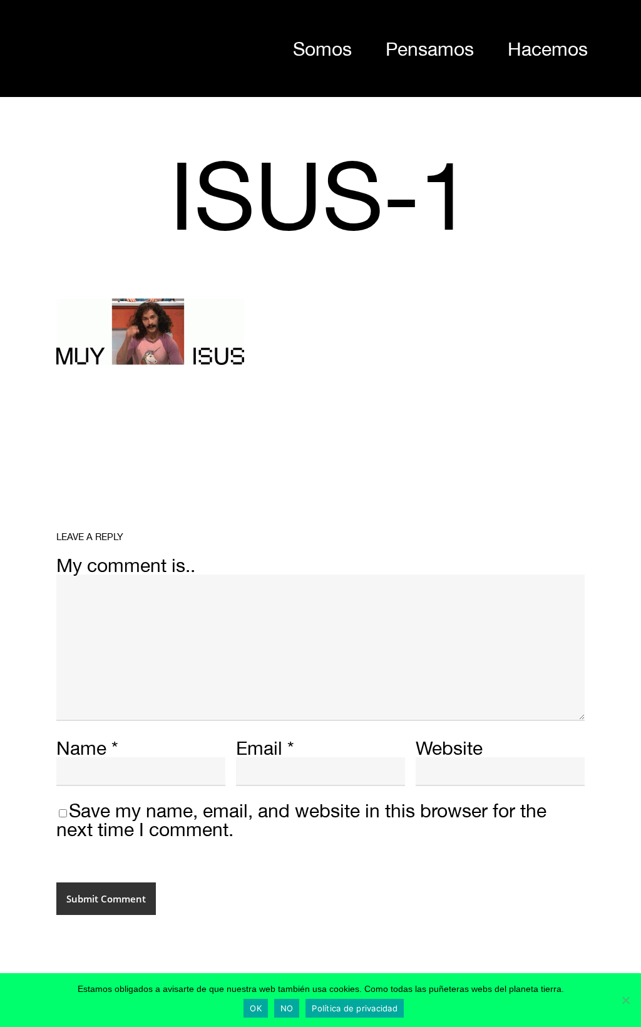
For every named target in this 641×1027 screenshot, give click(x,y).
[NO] (625, 1000)
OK (256, 1008)
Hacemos (548, 48)
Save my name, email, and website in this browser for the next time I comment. (301, 819)
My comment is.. (125, 565)
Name (87, 748)
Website (449, 748)
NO (287, 1008)
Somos (322, 48)
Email (265, 748)
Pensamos (430, 48)
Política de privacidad (354, 1008)
